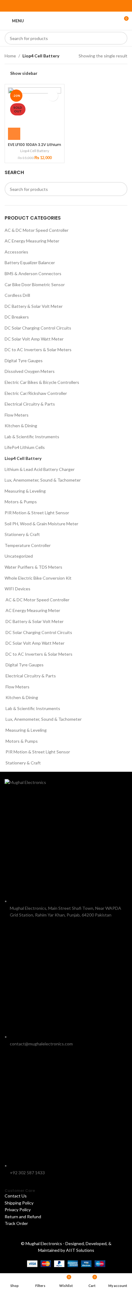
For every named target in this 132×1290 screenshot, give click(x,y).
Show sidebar (23, 73)
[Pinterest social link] (66, 5)
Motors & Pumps (21, 501)
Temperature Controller (28, 545)
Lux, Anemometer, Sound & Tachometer (43, 480)
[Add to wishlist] (52, 95)
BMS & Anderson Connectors (33, 273)
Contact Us (16, 1195)
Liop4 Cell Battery (23, 458)
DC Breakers (17, 316)
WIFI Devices (17, 588)
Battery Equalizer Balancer (30, 262)
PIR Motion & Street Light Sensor (37, 512)
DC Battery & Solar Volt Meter (34, 306)
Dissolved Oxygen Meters (30, 371)
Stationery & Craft (22, 534)
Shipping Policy (19, 1202)
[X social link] (58, 5)
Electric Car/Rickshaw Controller (36, 393)
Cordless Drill (17, 295)
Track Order (17, 1223)
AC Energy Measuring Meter (32, 240)
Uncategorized (19, 556)
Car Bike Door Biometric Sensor (35, 284)
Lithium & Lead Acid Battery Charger (40, 469)
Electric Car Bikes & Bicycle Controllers (42, 382)
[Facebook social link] (50, 5)
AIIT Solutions (80, 1250)
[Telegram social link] (81, 5)
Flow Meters (17, 414)
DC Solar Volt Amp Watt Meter (34, 338)
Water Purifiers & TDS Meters (33, 567)
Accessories (16, 251)
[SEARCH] (121, 38)
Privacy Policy (18, 1209)
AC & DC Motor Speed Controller (36, 230)
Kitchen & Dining (21, 425)
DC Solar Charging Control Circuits (38, 327)
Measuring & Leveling (25, 491)
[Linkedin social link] (74, 5)
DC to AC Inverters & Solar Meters (38, 349)
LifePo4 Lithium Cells (25, 447)
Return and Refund (23, 1216)
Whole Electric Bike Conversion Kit (38, 578)
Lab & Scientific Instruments (32, 436)
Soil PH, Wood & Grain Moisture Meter (41, 523)
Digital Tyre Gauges (24, 360)
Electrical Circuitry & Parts (30, 403)
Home (10, 55)
